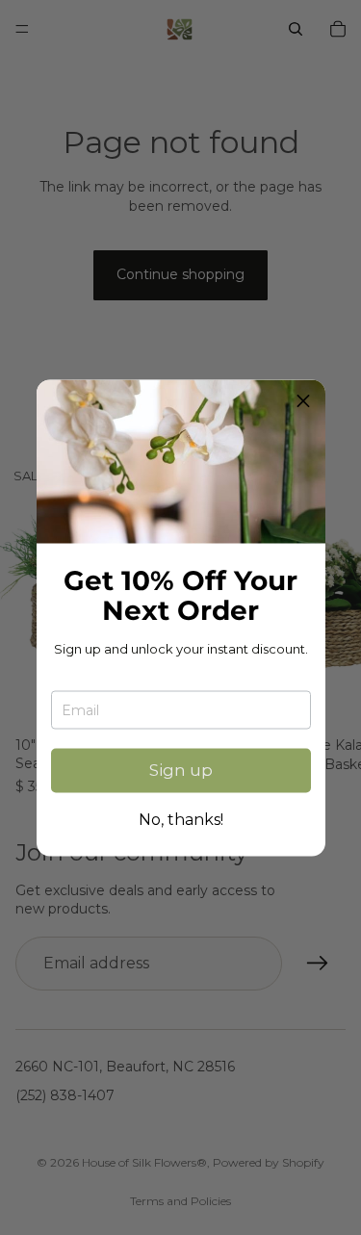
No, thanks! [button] (181, 819)
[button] (303, 401)
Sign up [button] (181, 770)
